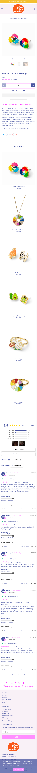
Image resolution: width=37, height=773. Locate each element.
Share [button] (5, 509)
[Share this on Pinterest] (12, 134)
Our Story (4, 695)
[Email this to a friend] (16, 134)
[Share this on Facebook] (8, 134)
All (15, 18)
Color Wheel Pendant (18, 230)
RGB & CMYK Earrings (18, 186)
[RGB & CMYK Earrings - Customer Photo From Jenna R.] (15, 443)
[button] (18, 95)
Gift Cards (5, 703)
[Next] (23, 59)
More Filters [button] (17, 465)
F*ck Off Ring (18, 359)
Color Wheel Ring (18, 402)
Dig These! (18, 146)
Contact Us (5, 719)
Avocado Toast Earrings (18, 316)
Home (11, 18)
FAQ (3, 717)
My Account (5, 713)
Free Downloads (6, 699)
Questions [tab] (16, 460)
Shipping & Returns (7, 715)
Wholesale (5, 711)
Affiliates (4, 697)
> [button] (24, 674)
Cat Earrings (18, 273)
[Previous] (13, 59)
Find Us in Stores (6, 709)
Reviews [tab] (4, 460)
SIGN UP (18, 737)
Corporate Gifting (7, 721)
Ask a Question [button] (19, 454)
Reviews (4, 701)
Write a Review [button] (19, 449)
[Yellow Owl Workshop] (18, 9)
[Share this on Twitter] (3, 134)
